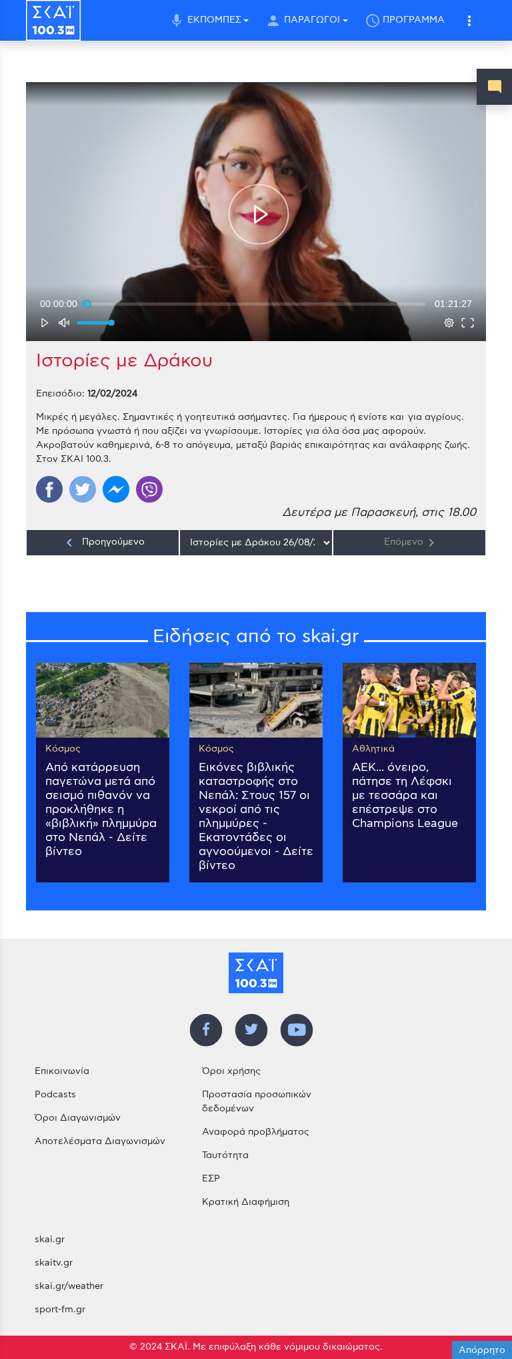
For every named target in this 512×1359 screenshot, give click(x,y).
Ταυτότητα (225, 1155)
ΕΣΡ (211, 1179)
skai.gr (50, 1240)
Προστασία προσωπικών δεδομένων (256, 1102)
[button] (469, 20)
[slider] (256, 303)
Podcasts (55, 1095)
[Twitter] (82, 489)
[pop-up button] (448, 322)
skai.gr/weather (69, 1286)
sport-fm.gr (60, 1310)
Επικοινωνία (62, 1071)
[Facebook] (49, 489)
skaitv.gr (54, 1263)
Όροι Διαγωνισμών (78, 1118)
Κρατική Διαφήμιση (245, 1202)
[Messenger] (116, 489)
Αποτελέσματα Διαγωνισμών (100, 1141)
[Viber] (149, 489)
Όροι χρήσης (231, 1071)
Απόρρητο (482, 1350)
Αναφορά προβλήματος (255, 1132)
